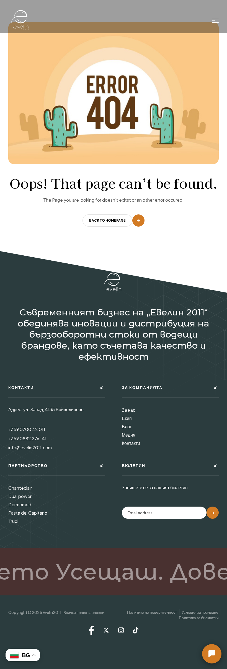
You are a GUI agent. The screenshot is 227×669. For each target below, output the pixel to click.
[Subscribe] (213, 513)
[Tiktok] (135, 630)
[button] (211, 653)
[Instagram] (121, 630)
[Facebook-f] (91, 630)
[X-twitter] (106, 630)
